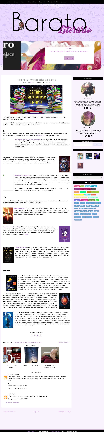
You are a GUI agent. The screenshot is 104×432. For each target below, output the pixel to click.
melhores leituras (31, 342)
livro (88, 191)
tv (80, 208)
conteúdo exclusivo (86, 214)
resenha (77, 186)
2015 (14, 342)
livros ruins (78, 211)
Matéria (25, 342)
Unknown (10, 374)
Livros (16, 2)
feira (83, 217)
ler (97, 200)
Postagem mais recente (9, 411)
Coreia (88, 205)
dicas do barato (79, 194)
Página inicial (37, 411)
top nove (39, 342)
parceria (82, 205)
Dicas (17, 342)
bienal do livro (90, 203)
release (85, 211)
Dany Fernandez (55, 431)
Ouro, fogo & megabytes (22, 175)
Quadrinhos (95, 191)
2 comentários (64, 342)
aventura (83, 191)
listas (21, 342)
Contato (72, 2)
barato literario (93, 197)
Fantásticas (84, 200)
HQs (22, 2)
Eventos (42, 2)
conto (93, 189)
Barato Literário (31, 431)
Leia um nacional (87, 208)
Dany (9, 394)
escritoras (77, 217)
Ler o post (52, 58)
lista (76, 208)
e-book (94, 214)
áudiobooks (78, 219)
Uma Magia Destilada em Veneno (52, 51)
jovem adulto (95, 205)
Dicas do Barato (53, 2)
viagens (91, 211)
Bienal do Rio (41, 135)
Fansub (76, 214)
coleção (98, 203)
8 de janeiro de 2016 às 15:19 (16, 388)
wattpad (96, 217)
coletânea (91, 200)
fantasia (52, 48)
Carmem (96, 211)
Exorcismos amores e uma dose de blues (28, 139)
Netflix (93, 194)
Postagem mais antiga (65, 411)
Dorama (83, 203)
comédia (77, 200)
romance (94, 186)
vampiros (87, 194)
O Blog (64, 2)
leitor (76, 205)
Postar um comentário (13, 403)
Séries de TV (31, 2)
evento (77, 191)
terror (77, 203)
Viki (94, 208)
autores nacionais (85, 189)
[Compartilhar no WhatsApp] (40, 335)
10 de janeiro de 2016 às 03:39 (17, 399)
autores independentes (80, 197)
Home (9, 2)
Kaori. (27, 234)
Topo (100, 429)
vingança (89, 217)
